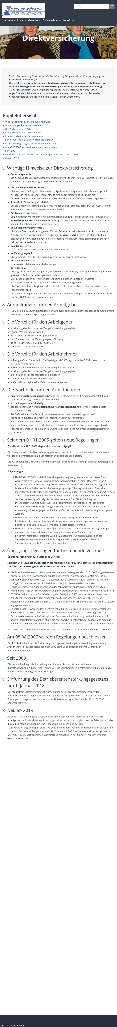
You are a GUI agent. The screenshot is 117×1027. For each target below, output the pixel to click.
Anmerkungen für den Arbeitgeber (23, 125)
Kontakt (67, 20)
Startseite (7, 20)
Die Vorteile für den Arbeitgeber (22, 129)
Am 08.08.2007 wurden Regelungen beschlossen (31, 147)
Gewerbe (33, 20)
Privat (20, 20)
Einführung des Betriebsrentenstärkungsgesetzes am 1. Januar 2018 (41, 154)
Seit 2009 (10, 150)
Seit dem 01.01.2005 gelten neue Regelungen (29, 139)
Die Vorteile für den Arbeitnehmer (23, 132)
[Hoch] (4, 168)
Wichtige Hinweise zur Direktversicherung (27, 121)
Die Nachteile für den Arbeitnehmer (24, 136)
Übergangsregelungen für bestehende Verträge (31, 143)
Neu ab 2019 (12, 158)
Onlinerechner (50, 20)
